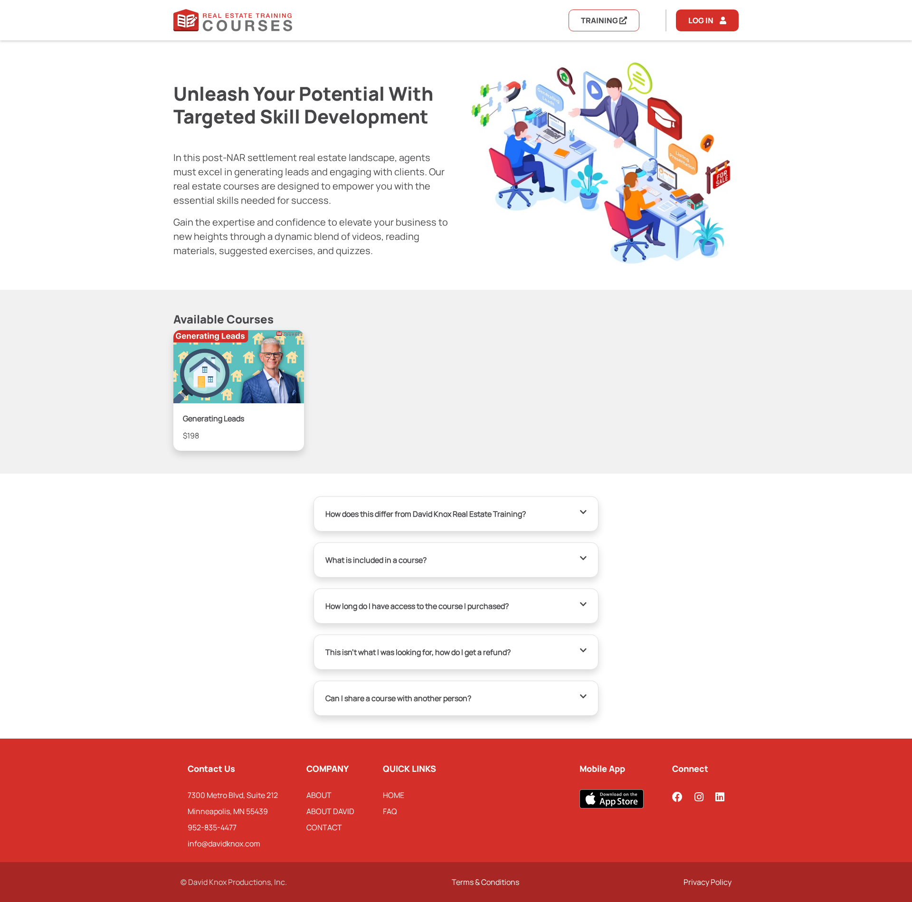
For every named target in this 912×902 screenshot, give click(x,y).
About (319, 795)
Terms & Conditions (485, 882)
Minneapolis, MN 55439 (228, 811)
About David (330, 811)
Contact (324, 827)
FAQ (390, 811)
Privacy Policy (708, 882)
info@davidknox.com (224, 843)
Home (393, 795)
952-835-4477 (212, 827)
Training (600, 20)
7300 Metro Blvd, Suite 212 (233, 795)
